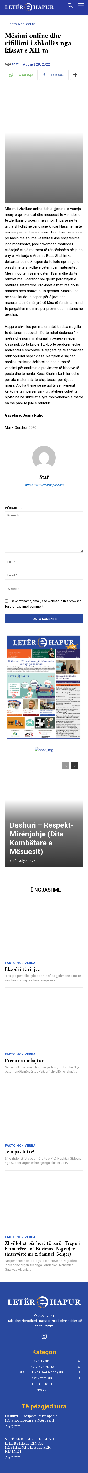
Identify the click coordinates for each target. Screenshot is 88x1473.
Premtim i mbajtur (24, 1060)
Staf (15, 64)
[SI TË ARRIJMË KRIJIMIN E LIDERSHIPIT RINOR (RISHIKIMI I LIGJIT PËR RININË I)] (75, 1444)
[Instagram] (44, 1337)
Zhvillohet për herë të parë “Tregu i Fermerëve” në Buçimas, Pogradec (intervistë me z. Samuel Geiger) (42, 1248)
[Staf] (44, 457)
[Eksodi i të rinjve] (44, 930)
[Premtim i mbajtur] (44, 1021)
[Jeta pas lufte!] (44, 1112)
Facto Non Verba (21, 24)
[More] (75, 75)
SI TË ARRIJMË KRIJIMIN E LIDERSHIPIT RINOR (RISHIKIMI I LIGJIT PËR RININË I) (30, 1445)
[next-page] (74, 765)
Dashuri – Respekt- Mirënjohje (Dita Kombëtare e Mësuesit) (42, 838)
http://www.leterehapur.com (44, 485)
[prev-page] (65, 765)
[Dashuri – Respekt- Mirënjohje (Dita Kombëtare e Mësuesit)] (44, 812)
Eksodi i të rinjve (22, 969)
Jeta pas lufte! (19, 1151)
